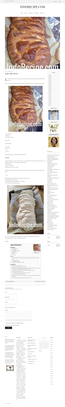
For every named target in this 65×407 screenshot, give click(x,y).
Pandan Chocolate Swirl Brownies (52, 163)
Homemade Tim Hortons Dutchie (52, 157)
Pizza (18, 382)
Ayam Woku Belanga (50, 200)
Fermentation (18, 357)
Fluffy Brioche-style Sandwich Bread (52, 188)
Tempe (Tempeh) (18, 394)
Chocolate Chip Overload (39, 281)
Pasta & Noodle (20, 380)
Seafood (22, 387)
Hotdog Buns (49, 219)
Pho (21, 381)
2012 (49, 95)
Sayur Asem (49, 173)
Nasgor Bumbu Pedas (10, 281)
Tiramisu (17, 395)
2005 (49, 105)
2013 (49, 93)
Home (22, 13)
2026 (49, 75)
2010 (49, 98)
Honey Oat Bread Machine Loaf (52, 195)
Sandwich (17, 387)
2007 (49, 102)
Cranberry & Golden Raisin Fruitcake (52, 159)
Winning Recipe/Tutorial (22, 398)
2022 (49, 80)
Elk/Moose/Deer (18, 356)
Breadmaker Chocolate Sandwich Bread (53, 155)
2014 (49, 92)
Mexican (23, 375)
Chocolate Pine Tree (50, 198)
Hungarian (36, 13)
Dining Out (42, 13)
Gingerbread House (19, 360)
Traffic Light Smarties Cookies (51, 218)
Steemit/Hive (19, 392)
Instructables (24, 373)
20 (46, 345)
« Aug (39, 351)
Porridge (22, 382)
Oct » (41, 351)
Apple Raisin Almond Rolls (51, 205)
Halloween (18, 362)
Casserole (17, 348)
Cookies (19, 350)
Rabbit (24, 385)
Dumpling (17, 354)
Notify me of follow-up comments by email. (15, 323)
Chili (17, 349)
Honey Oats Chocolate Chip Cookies (52, 199)
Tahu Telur (49, 193)
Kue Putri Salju (49, 179)
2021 (49, 82)
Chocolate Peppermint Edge (51, 213)
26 (45, 347)
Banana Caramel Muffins (51, 208)
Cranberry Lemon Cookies (51, 165)
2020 (49, 83)
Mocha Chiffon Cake (50, 209)
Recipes (25, 13)
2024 (50, 344)
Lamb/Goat (20, 374)
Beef (17, 343)
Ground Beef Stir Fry (50, 226)
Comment (6, 310)
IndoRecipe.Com (32, 7)
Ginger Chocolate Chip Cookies (52, 228)
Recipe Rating (7, 307)
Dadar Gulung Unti (50, 223)
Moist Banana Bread (50, 160)
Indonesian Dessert (20, 369)
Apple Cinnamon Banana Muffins (52, 225)
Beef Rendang (49, 162)
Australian (24, 341)
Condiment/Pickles (23, 349)
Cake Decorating (19, 345)
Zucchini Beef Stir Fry (50, 166)
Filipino (24, 357)
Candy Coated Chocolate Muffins (52, 206)
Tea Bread (21, 393)
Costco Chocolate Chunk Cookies (52, 172)
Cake (22, 344)
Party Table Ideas (23, 379)
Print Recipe (37, 252)
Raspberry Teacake (50, 203)
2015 (49, 90)
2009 (49, 99)
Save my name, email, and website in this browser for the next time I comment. (19, 319)
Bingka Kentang (49, 202)
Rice (18, 386)
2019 (49, 85)
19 (45, 345)
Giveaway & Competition (20, 361)
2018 (49, 86)
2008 (51, 377)
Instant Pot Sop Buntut (50, 156)
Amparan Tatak (49, 182)
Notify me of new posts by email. (12, 325)
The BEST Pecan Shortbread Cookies (52, 215)
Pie (23, 381)
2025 (49, 76)
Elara (5, 403)
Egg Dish (21, 355)
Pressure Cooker (19, 385)
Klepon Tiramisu (49, 196)
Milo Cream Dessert (50, 222)
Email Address (7, 297)
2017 (49, 88)
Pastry (17, 381)
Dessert (24, 350)
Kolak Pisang (49, 176)
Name (6, 292)
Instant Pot (18, 373)
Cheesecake (23, 348)
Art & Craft (19, 341)
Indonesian (31, 13)
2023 (49, 79)
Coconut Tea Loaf (31, 363)
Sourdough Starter (21, 391)
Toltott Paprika (49, 180)
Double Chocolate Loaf (50, 192)
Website (6, 302)
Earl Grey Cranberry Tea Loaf (51, 183)
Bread (6, 71)
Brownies (17, 344)
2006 (49, 103)
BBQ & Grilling (20, 342)
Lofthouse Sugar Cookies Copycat (52, 175)
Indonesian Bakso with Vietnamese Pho (53, 212)
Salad (22, 386)
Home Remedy (24, 362)
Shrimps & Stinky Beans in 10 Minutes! (53, 216)
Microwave (19, 376)
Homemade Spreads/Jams (20, 366)
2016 (49, 89)
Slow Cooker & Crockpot (20, 388)
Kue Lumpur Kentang (50, 229)
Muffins (24, 376)
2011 (49, 96)
